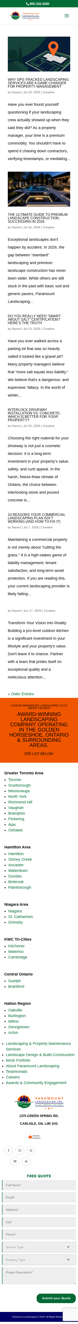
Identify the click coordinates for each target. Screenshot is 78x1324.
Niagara (15, 911)
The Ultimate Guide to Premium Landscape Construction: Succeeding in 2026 (38, 218)
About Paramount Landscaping (32, 1066)
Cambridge (17, 957)
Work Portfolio (18, 1060)
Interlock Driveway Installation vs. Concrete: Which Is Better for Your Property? (34, 415)
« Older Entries (21, 694)
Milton (13, 1021)
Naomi (16, 92)
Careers (13, 1077)
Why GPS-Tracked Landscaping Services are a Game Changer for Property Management (38, 83)
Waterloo (16, 951)
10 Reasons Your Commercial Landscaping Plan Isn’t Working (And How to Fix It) (36, 518)
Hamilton (16, 854)
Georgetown (18, 1027)
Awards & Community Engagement (36, 1083)
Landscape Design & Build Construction (40, 1055)
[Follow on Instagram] (19, 1150)
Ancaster (16, 865)
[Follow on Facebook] (8, 1150)
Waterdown (18, 870)
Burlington (17, 1016)
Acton (13, 1032)
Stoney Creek (20, 859)
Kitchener (16, 946)
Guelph (14, 981)
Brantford (16, 986)
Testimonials (16, 1071)
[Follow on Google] (31, 1150)
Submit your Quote (56, 1298)
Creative (48, 92)
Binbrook (16, 882)
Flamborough (19, 887)
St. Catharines (20, 917)
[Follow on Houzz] (26, 1161)
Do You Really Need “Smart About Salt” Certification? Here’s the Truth (34, 319)
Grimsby (15, 922)
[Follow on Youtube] (15, 1161)
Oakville (15, 1010)
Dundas (15, 876)
